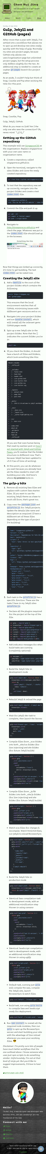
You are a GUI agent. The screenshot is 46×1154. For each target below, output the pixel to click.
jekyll (21, 1073)
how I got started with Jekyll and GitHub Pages (24, 449)
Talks (28, 18)
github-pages (10, 1073)
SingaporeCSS (32, 145)
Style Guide (23, 1152)
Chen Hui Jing (26, 5)
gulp (17, 1073)
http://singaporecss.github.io (21, 227)
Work (18, 18)
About (7, 18)
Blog (39, 18)
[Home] (7, 8)
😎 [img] (14, 1041)
